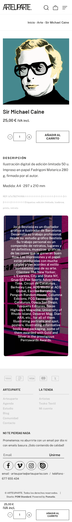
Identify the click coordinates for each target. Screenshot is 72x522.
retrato (14, 208)
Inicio (31, 22)
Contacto (9, 423)
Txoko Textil (47, 403)
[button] (10, 136)
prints (6, 208)
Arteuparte (10, 398)
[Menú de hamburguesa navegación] (64, 7)
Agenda (8, 403)
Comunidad (10, 418)
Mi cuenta (45, 408)
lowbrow (59, 202)
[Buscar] (46, 7)
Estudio (8, 408)
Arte (40, 22)
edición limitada (45, 202)
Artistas (44, 398)
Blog (6, 413)
